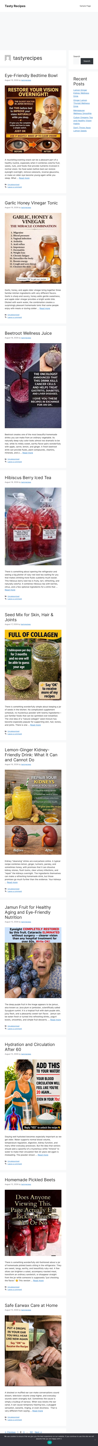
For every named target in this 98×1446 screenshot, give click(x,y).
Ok (50, 1442)
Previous (10, 1432)
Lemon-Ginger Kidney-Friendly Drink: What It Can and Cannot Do (31, 754)
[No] (95, 1439)
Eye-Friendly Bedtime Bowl (31, 75)
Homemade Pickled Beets (30, 1179)
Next (38, 1432)
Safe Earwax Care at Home (31, 1305)
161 (32, 1432)
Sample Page (85, 6)
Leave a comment (15, 187)
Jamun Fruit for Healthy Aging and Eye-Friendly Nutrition (28, 912)
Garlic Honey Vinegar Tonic (31, 202)
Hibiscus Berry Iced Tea (28, 477)
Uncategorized (13, 184)
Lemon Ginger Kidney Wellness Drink (81, 93)
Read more (24, 178)
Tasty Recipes (15, 6)
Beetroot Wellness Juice (28, 333)
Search (76, 56)
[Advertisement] (49, 30)
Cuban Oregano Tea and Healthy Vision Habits (83, 120)
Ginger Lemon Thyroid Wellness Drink (81, 103)
